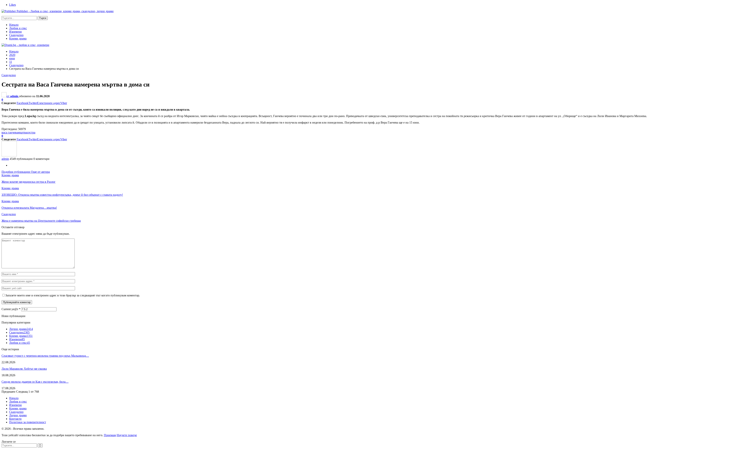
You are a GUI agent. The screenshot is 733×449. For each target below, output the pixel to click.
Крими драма (18, 38)
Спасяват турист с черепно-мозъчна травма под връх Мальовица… (45, 355)
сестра (31, 132)
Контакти (15, 418)
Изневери (15, 31)
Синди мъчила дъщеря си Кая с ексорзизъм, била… (35, 381)
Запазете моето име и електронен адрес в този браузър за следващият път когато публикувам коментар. (72, 295)
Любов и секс (18, 28)
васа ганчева (10, 132)
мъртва (22, 132)
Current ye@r (11, 309)
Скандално (16, 35)
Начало (14, 24)
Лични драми (21, 329)
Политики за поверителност (27, 422)
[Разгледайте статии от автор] (9, 155)
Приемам (110, 435)
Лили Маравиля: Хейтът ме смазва (24, 368)
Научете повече (127, 435)
